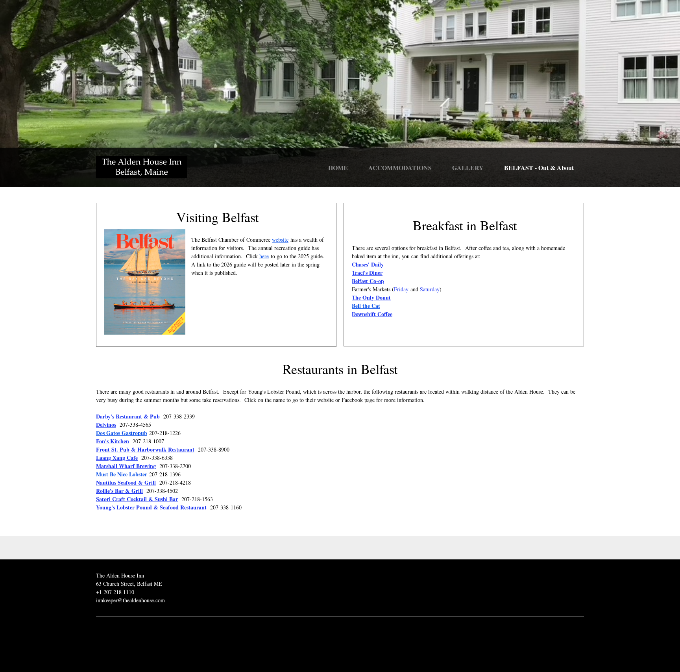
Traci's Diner (367, 272)
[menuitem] (338, 169)
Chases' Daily (368, 264)
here (264, 256)
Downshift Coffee (372, 314)
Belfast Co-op (368, 281)
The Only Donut (371, 297)
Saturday (430, 289)
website (280, 239)
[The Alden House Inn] (141, 167)
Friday (401, 289)
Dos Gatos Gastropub (121, 433)
